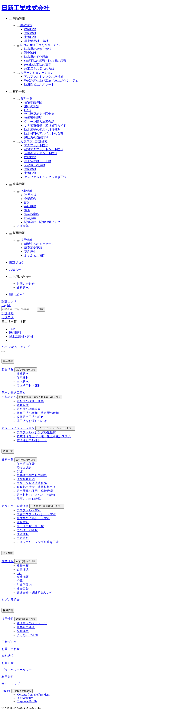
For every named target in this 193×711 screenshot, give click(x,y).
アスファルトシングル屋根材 (43, 76)
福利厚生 (30, 251)
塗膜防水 (30, 157)
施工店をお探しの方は (39, 68)
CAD (27, 110)
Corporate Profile (27, 701)
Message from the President (33, 694)
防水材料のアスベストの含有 (43, 133)
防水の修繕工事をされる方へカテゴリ (40, 397)
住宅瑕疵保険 (33, 102)
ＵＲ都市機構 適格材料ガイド (45, 125)
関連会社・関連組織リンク (42, 222)
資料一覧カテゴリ (25, 459)
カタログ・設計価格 (33, 141)
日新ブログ (9, 642)
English (6, 690)
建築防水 (30, 29)
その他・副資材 (34, 165)
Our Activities (25, 698)
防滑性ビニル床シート (39, 84)
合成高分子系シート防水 (40, 153)
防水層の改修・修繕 (37, 48)
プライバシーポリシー (17, 669)
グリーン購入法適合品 (39, 121)
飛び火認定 (31, 106)
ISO (26, 202)
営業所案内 (31, 214)
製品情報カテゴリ (25, 369)
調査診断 (30, 52)
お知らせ (8, 662)
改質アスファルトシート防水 (43, 149)
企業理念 (30, 198)
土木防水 (30, 37)
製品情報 (26, 25)
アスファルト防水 (36, 145)
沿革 (27, 210)
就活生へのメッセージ (39, 243)
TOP (12, 329)
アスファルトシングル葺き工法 (45, 177)
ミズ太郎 (23, 226)
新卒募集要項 (33, 247)
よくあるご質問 (34, 255)
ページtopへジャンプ (15, 346)
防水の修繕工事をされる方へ (40, 45)
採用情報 (26, 239)
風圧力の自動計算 (36, 137)
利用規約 (8, 676)
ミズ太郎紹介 (11, 599)
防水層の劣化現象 (36, 56)
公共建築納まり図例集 (39, 113)
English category (22, 691)
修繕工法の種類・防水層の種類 (45, 60)
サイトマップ (11, 683)
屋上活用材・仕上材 (37, 161)
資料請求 (23, 287)
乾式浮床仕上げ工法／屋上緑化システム (51, 80)
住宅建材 (30, 33)
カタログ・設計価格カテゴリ (47, 506)
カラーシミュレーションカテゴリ (55, 428)
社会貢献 (30, 218)
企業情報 (26, 190)
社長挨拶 (30, 194)
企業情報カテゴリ (25, 561)
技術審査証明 (33, 117)
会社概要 (30, 206)
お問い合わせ (26, 283)
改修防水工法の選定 (37, 64)
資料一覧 (26, 98)
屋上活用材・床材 (36, 41)
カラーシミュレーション (37, 72)
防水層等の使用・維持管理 (42, 129)
